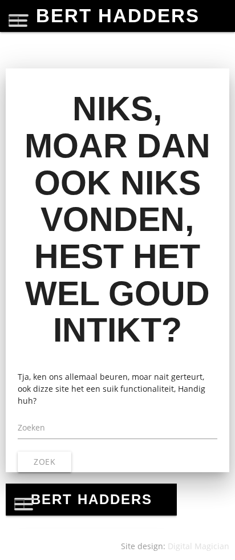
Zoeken (31, 427)
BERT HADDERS (118, 15)
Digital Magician (198, 546)
